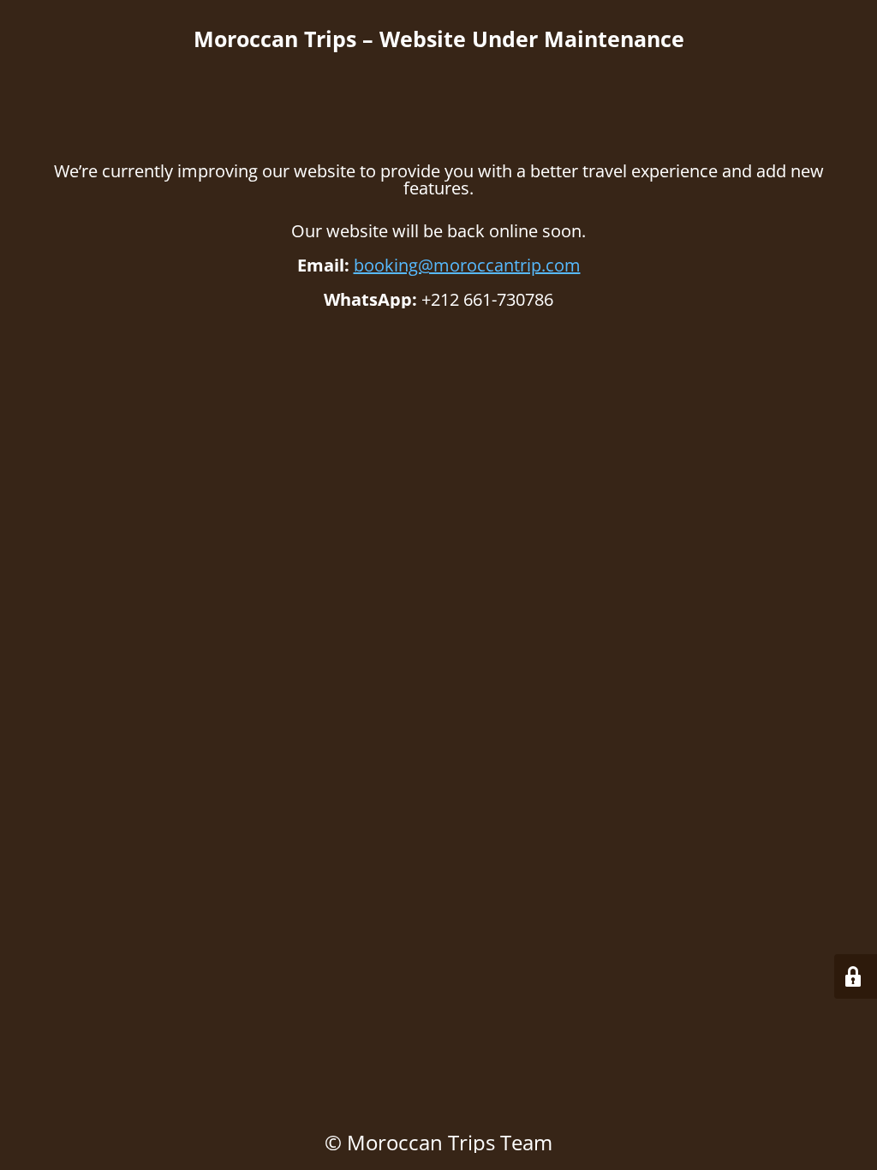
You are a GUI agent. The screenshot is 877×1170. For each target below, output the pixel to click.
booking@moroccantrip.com (467, 265)
